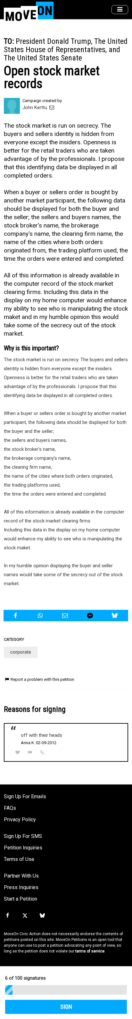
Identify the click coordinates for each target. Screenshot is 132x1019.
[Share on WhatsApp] (41, 615)
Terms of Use (19, 859)
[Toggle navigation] (119, 9)
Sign (66, 1006)
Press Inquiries (21, 887)
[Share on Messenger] (90, 615)
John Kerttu (35, 107)
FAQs (10, 808)
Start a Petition (20, 899)
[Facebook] (7, 915)
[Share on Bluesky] (115, 615)
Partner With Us (21, 876)
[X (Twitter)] (24, 915)
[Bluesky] (42, 915)
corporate (20, 652)
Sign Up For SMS (23, 836)
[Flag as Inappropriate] (30, 752)
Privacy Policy (20, 819)
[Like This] (17, 752)
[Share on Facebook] (16, 615)
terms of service (89, 951)
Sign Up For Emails (25, 796)
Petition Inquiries (23, 848)
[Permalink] (42, 752)
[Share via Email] (65, 615)
